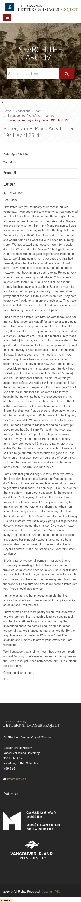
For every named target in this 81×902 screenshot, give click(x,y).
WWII (39, 111)
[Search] (66, 73)
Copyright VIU (51, 891)
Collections (23, 111)
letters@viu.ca (16, 778)
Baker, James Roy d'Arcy (23, 115)
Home (7, 111)
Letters (49, 115)
